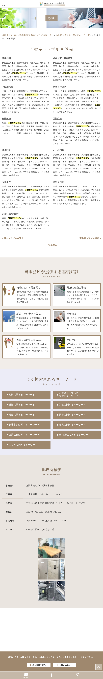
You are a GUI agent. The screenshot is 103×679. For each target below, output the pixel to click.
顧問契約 (6, 118)
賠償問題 (6, 150)
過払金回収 (58, 182)
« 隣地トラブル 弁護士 (12, 238)
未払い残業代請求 (10, 214)
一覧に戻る (51, 245)
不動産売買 (7, 87)
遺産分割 (6, 58)
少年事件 (6, 182)
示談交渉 (57, 118)
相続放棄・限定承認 (62, 58)
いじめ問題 (58, 150)
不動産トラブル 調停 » (90, 238)
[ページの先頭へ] (99, 667)
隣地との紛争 (59, 87)
